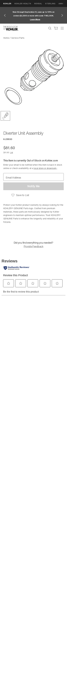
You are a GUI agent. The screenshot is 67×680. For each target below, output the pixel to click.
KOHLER (7, 3)
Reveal (38, 3)
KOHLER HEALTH (22, 3)
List (11, 152)
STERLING (50, 3)
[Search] (49, 28)
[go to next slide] (62, 15)
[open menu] (62, 28)
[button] (5, 116)
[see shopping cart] (56, 28)
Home (6, 37)
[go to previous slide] (4, 15)
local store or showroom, (45, 168)
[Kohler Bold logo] (11, 28)
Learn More (35, 19)
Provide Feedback (33, 246)
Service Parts (17, 37)
